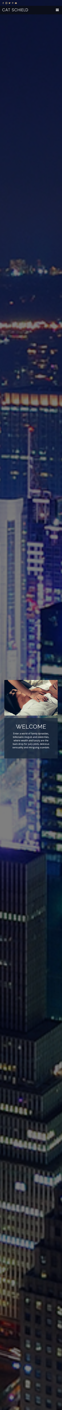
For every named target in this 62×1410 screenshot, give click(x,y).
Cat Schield (15, 10)
